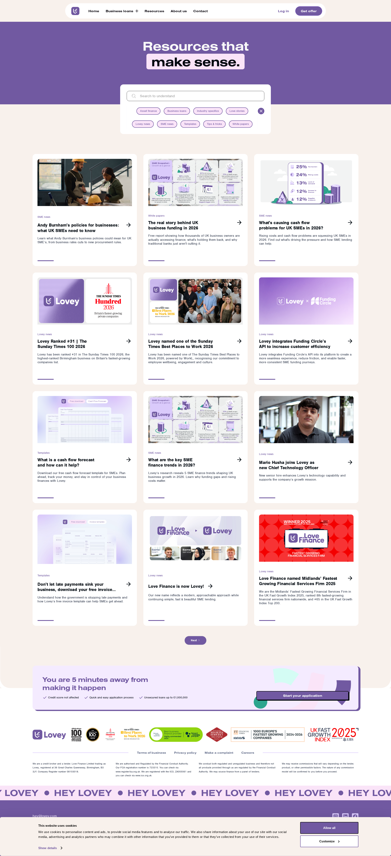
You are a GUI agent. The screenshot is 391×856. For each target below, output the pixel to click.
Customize (327, 841)
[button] (121, 11)
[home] (75, 10)
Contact (200, 11)
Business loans (119, 11)
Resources (154, 11)
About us (179, 11)
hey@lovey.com (45, 816)
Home (93, 11)
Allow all (329, 828)
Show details (47, 848)
